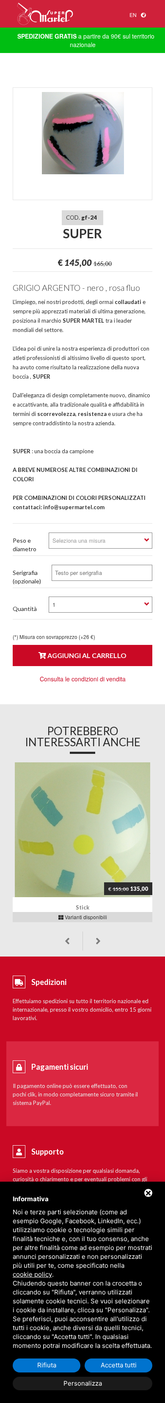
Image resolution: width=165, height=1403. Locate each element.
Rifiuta (46, 1365)
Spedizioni (48, 982)
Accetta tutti (119, 1365)
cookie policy (32, 1274)
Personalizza (82, 1383)
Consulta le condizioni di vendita (83, 679)
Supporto (47, 1151)
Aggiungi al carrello (86, 655)
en (133, 14)
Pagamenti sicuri (59, 1066)
